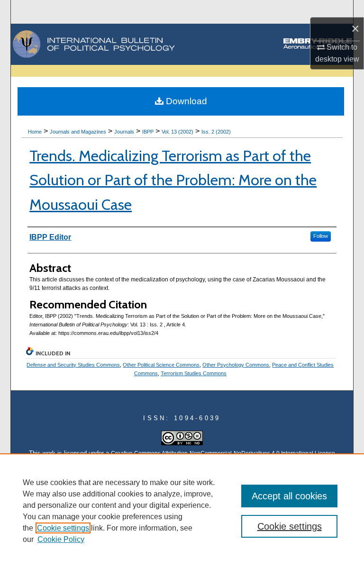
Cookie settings (63, 528)
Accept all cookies (289, 496)
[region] (182, 510)
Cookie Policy (60, 539)
